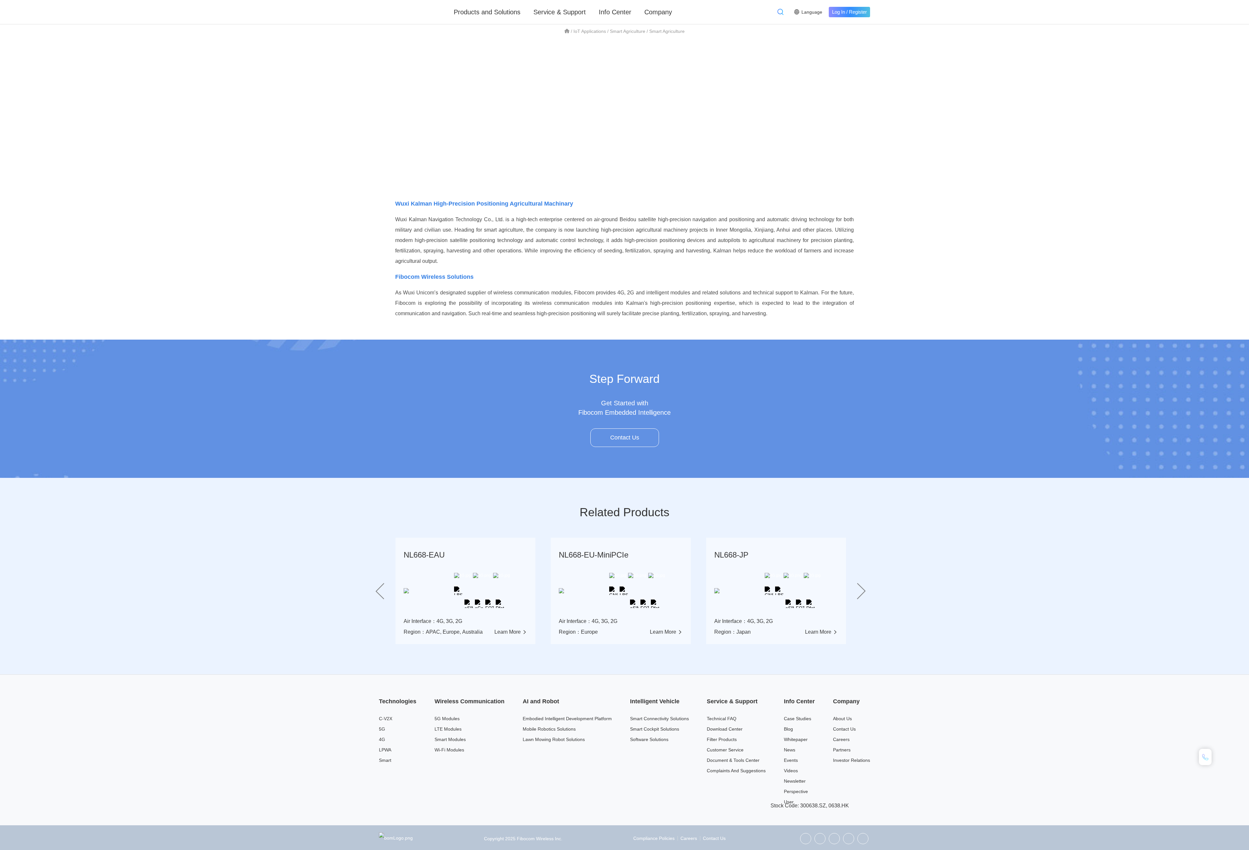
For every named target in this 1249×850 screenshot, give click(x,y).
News (789, 749)
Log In (838, 12)
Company (658, 12)
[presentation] (380, 591)
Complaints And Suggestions (736, 770)
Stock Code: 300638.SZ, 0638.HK (810, 805)
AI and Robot (541, 701)
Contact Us (624, 437)
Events (791, 760)
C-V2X (385, 718)
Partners (842, 749)
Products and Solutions (487, 12)
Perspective (796, 791)
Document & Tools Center (733, 760)
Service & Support (559, 12)
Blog (788, 729)
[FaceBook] (848, 838)
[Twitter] (820, 838)
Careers (841, 739)
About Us (842, 718)
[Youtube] (862, 838)
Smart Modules (450, 739)
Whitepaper (796, 739)
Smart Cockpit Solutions (654, 729)
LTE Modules (448, 729)
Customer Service (725, 749)
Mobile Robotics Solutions (549, 729)
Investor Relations (851, 760)
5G (382, 729)
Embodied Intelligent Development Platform (567, 718)
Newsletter (795, 781)
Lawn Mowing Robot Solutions (554, 739)
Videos (791, 770)
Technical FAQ (721, 718)
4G (382, 739)
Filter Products (722, 739)
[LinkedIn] (834, 838)
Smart (385, 760)
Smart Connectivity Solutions (659, 718)
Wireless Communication (469, 701)
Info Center (615, 12)
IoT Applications (589, 31)
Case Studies (797, 718)
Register (858, 12)
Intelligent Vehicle (654, 701)
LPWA (385, 749)
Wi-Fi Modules (449, 749)
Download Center (725, 729)
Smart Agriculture (627, 31)
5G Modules (447, 718)
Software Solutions (649, 739)
